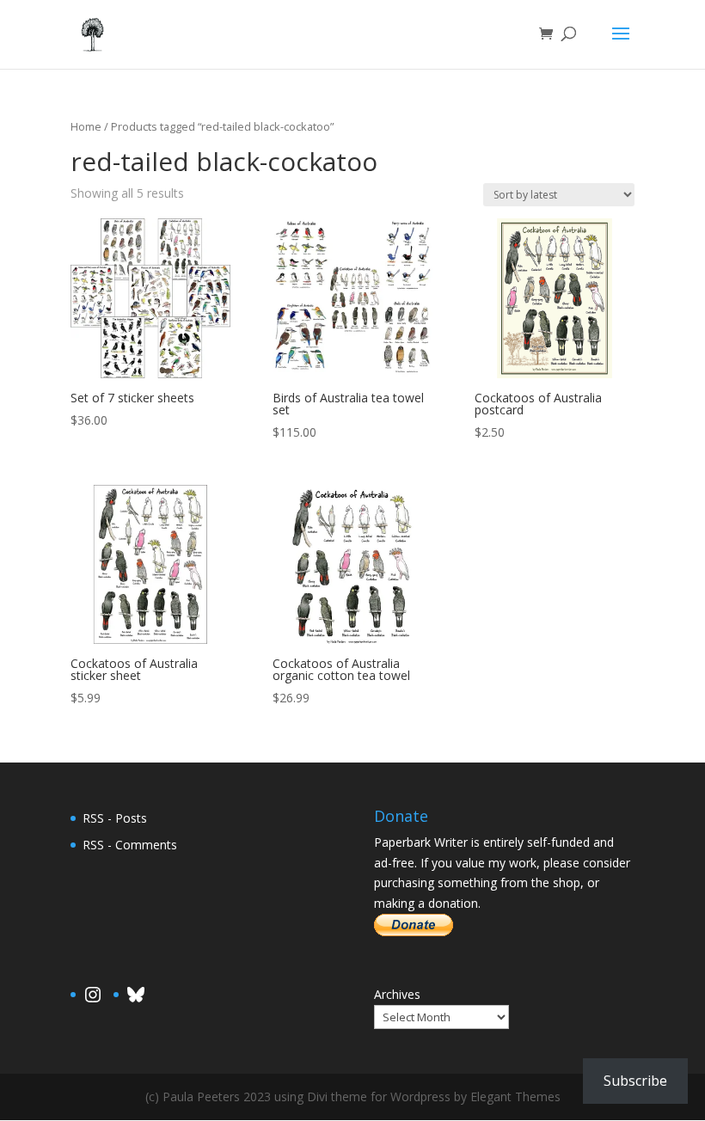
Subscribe (635, 1080)
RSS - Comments (130, 844)
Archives (397, 994)
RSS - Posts (115, 818)
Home (85, 126)
